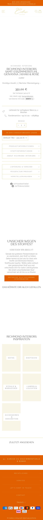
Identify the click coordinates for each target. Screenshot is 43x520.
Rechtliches (21, 473)
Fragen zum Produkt (21, 171)
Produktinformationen (21, 146)
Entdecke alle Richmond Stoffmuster (21, 278)
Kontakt (20, 495)
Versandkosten (27, 96)
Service (21, 480)
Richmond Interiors (21, 66)
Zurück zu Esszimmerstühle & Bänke (23, 460)
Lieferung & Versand (21, 167)
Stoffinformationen (21, 151)
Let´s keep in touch (21, 488)
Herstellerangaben (21, 176)
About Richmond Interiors (21, 156)
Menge (21, 121)
